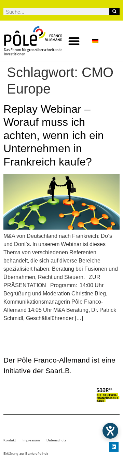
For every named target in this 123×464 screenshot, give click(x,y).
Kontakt (9, 440)
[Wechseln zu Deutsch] (95, 41)
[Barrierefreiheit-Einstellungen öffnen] (110, 431)
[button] (74, 41)
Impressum (31, 440)
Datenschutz (56, 440)
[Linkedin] (114, 447)
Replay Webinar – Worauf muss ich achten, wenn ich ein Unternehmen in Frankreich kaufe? (53, 135)
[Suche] (114, 11)
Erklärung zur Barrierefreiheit (25, 453)
